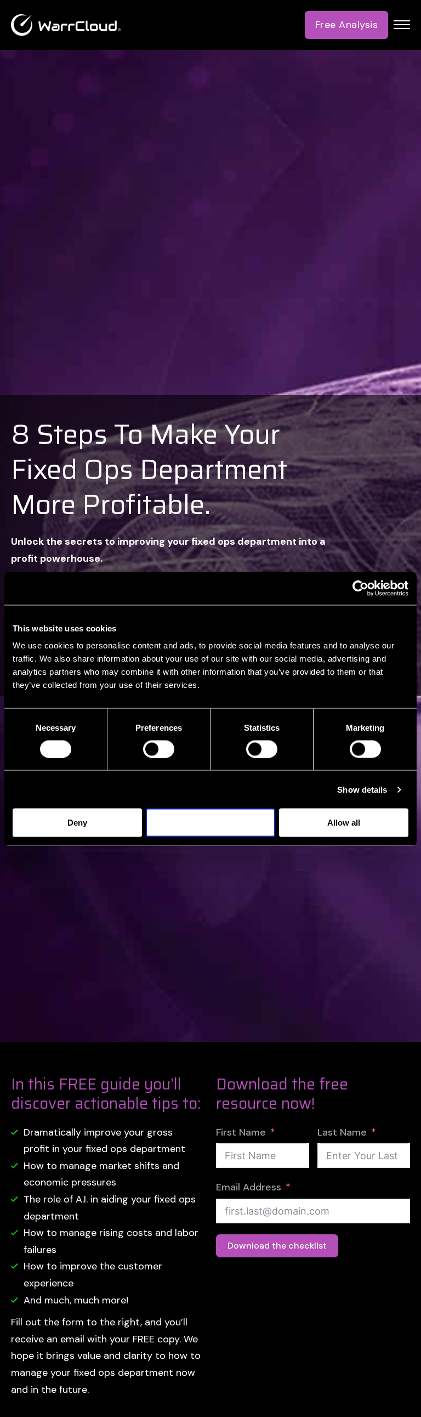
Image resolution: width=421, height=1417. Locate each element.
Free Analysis (346, 24)
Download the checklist (277, 1245)
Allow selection (210, 822)
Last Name (342, 1132)
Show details (362, 789)
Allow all (343, 822)
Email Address (248, 1187)
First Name (241, 1132)
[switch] (158, 749)
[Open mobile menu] (402, 24)
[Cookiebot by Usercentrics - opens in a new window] (360, 588)
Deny (77, 822)
